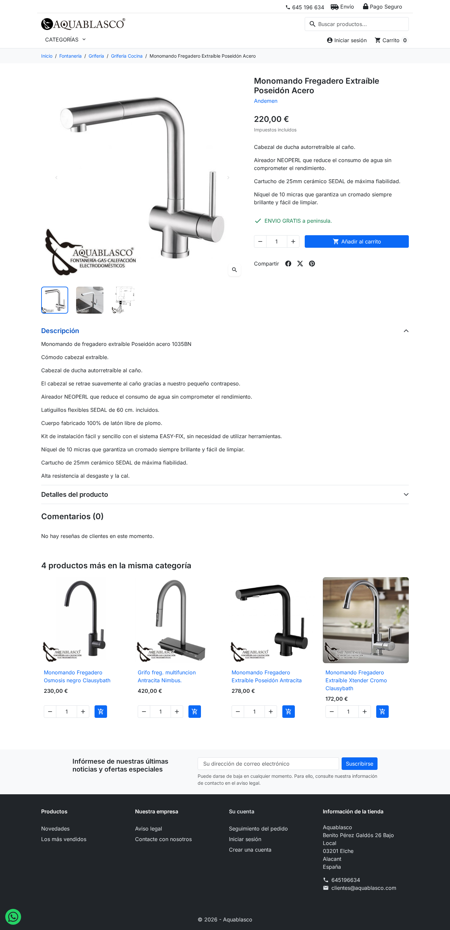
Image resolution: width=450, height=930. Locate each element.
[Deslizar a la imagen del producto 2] (89, 300)
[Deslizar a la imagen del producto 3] (124, 300)
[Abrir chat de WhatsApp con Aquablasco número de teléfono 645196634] (13, 916)
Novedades (55, 828)
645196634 (345, 880)
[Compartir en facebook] (288, 263)
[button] (342, 6)
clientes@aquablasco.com (363, 888)
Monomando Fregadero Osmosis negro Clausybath (77, 676)
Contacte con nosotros (163, 839)
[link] (304, 7)
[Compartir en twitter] (300, 263)
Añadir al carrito (357, 241)
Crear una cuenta (250, 849)
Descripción (60, 331)
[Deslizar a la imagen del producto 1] (54, 300)
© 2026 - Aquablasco (225, 919)
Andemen (265, 101)
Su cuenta (241, 811)
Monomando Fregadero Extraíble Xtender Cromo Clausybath (356, 680)
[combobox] (357, 24)
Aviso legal (148, 828)
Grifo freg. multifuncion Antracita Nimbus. (167, 676)
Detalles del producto (74, 494)
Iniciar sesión (245, 839)
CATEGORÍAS (66, 39)
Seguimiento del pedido (258, 828)
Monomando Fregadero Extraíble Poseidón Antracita (267, 676)
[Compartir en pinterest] (312, 263)
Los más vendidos (63, 839)
